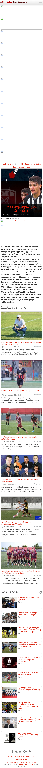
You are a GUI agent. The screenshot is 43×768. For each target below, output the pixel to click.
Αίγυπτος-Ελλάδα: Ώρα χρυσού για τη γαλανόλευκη (29, 689)
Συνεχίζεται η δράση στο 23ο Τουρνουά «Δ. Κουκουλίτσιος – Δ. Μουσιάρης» (29, 644)
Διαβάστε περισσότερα (21, 167)
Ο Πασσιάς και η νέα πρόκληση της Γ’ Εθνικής (20, 390)
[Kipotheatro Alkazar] (21, 221)
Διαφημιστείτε (21, 759)
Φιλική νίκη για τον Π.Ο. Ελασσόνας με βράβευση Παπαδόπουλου (17, 523)
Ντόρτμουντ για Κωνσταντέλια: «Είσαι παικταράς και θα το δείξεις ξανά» (28, 705)
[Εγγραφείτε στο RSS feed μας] (30, 751)
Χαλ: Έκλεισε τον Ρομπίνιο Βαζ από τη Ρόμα (28, 674)
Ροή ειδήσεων (9, 592)
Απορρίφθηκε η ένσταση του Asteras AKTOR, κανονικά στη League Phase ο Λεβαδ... (29, 629)
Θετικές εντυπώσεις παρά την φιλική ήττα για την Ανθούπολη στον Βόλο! (20, 572)
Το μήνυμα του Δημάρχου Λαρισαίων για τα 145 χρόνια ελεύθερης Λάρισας (29, 719)
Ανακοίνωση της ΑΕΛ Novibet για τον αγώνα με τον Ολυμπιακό (29, 659)
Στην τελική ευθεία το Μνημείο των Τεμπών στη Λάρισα (28, 734)
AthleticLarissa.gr (26, 764)
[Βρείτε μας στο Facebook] (12, 751)
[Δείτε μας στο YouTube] (16, 751)
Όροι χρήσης (30, 756)
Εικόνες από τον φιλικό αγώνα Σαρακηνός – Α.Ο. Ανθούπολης (19, 438)
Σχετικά (10, 756)
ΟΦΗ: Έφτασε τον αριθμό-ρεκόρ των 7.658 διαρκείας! (28, 613)
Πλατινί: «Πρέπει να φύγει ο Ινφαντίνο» (28, 598)
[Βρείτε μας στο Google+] (25, 751)
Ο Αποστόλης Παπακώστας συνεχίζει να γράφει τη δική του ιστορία (21, 343)
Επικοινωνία (19, 756)
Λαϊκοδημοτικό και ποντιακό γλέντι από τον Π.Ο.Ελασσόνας (19, 480)
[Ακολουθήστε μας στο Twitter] (20, 751)
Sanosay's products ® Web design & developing (21, 762)
